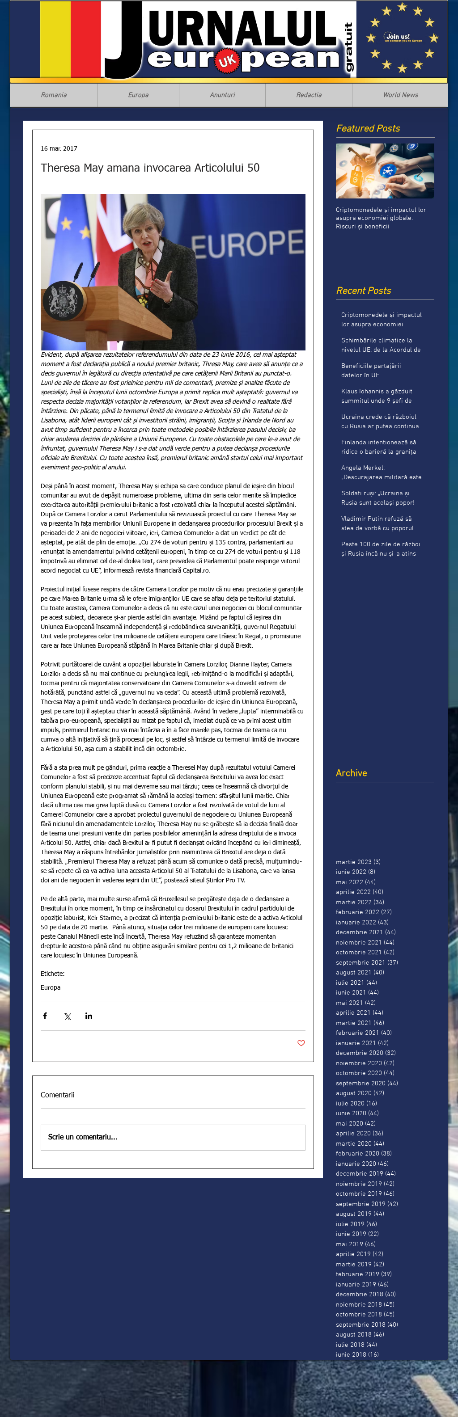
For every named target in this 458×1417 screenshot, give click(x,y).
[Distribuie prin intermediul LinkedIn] (89, 1016)
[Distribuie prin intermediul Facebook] (45, 1016)
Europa (50, 988)
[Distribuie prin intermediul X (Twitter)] (67, 1016)
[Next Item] (420, 171)
